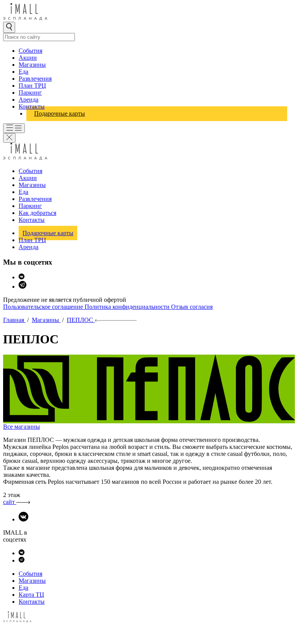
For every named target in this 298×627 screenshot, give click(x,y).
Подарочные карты (59, 113)
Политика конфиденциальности (128, 306)
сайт (9, 502)
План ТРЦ (32, 85)
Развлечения (35, 78)
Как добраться (37, 213)
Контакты (32, 106)
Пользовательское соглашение (44, 306)
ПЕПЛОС (81, 320)
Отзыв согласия (192, 306)
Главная (14, 320)
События (30, 50)
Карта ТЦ (31, 594)
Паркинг (30, 92)
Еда (23, 71)
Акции (28, 57)
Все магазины (21, 426)
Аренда (28, 99)
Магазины (32, 64)
